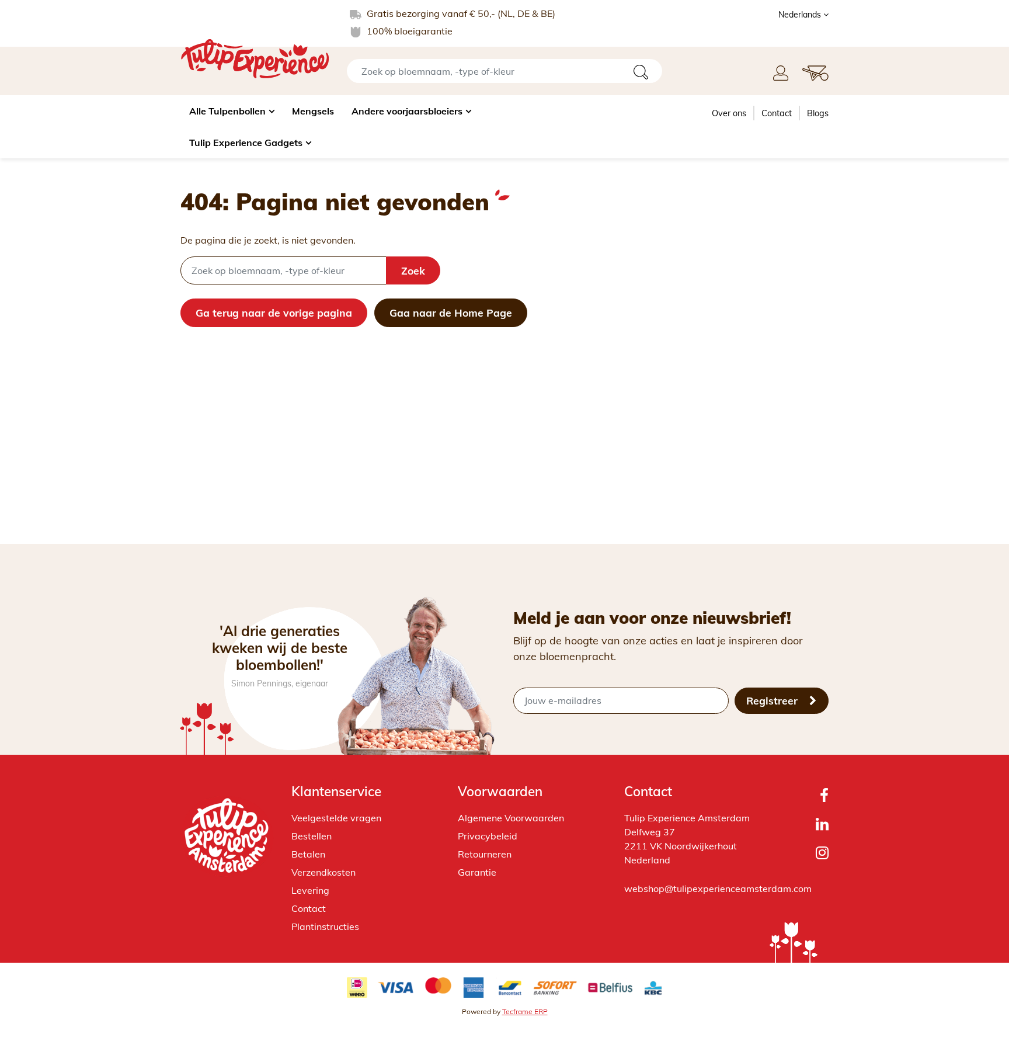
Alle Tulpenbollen (227, 111)
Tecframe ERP (525, 1011)
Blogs (818, 113)
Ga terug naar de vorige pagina (274, 312)
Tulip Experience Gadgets (245, 142)
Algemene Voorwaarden (511, 818)
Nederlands (800, 14)
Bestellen (311, 836)
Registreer (773, 700)
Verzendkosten (323, 872)
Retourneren (485, 854)
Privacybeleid (487, 836)
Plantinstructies (325, 926)
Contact (776, 113)
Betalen (308, 854)
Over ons (729, 113)
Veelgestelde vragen (336, 818)
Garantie (477, 872)
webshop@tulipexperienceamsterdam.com (718, 888)
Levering (310, 890)
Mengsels (313, 111)
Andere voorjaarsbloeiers (407, 111)
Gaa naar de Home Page (450, 312)
